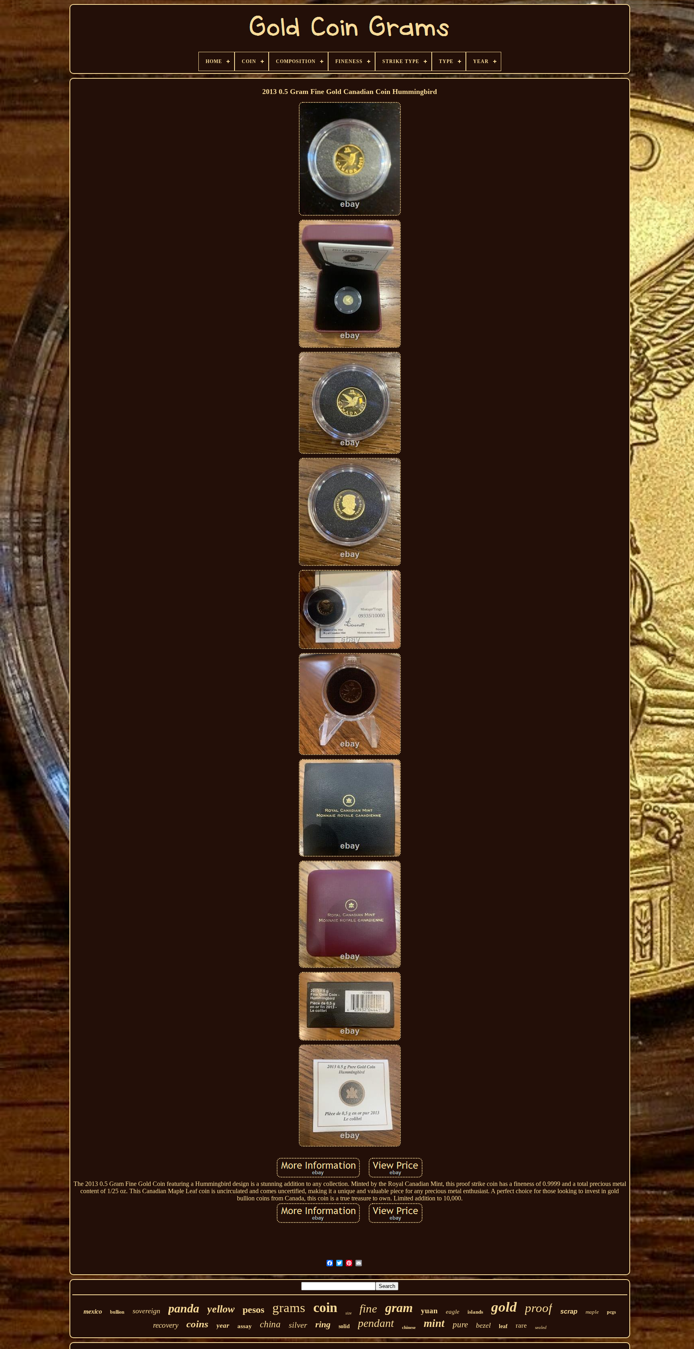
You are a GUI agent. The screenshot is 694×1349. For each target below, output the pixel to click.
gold (504, 1307)
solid (344, 1326)
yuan (429, 1310)
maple (592, 1312)
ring (323, 1324)
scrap (569, 1311)
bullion (117, 1312)
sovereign (146, 1311)
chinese (409, 1327)
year (222, 1325)
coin (325, 1307)
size (348, 1313)
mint (434, 1323)
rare (521, 1325)
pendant (376, 1323)
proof (538, 1308)
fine (368, 1308)
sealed (541, 1327)
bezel (483, 1325)
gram (399, 1307)
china (270, 1324)
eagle (452, 1311)
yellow (221, 1309)
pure (460, 1324)
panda (183, 1308)
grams (288, 1307)
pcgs (611, 1311)
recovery (165, 1325)
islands (475, 1312)
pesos (253, 1309)
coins (197, 1323)
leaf (503, 1326)
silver (298, 1324)
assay (244, 1326)
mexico (93, 1311)
